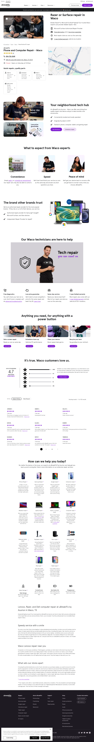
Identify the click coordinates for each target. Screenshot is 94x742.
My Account (90, 1)
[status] (19, 414)
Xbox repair (54, 539)
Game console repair (70, 540)
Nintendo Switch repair (23, 540)
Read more (26, 416)
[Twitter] (82, 732)
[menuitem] (27, 5)
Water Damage (23, 590)
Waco (16, 44)
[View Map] (69, 61)
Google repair (54, 482)
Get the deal (68, 10)
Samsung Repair (39, 482)
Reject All (34, 737)
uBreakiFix (8, 1)
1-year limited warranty (61, 39)
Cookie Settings (9, 737)
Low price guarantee (24, 679)
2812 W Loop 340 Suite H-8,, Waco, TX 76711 (19, 60)
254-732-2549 (10, 56)
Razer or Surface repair (54, 511)
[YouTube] (87, 732)
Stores (83, 1)
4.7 (13, 53)
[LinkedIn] (89, 732)
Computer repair (70, 510)
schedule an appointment (23, 180)
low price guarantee (75, 32)
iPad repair (38, 566)
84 (52, 449)
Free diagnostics (59, 32)
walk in (11, 180)
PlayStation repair (38, 539)
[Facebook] (84, 732)
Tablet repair (54, 566)
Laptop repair (38, 510)
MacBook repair (23, 510)
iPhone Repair (22, 482)
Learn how (37, 301)
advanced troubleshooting (14, 301)
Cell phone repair (70, 482)
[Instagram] (79, 732)
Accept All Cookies (45, 737)
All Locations (6, 44)
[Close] (50, 729)
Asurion (3, 1)
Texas (12, 44)
